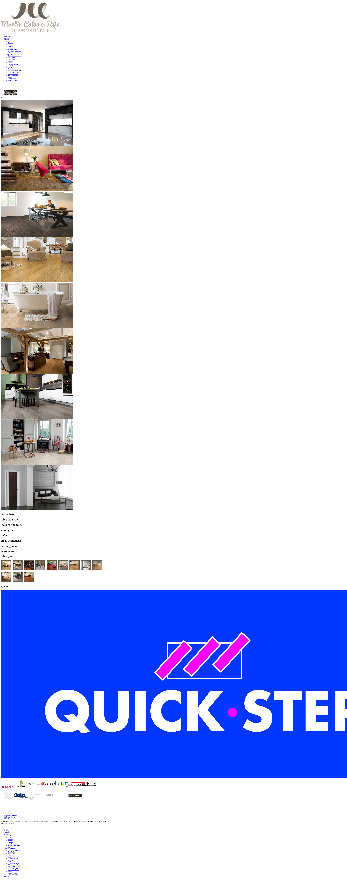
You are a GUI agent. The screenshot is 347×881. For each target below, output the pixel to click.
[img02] (17, 570)
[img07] (74, 570)
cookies (6, 818)
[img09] (97, 570)
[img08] (86, 570)
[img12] (29, 582)
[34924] (6, 570)
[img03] (29, 570)
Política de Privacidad (10, 815)
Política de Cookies (9, 817)
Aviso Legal (7, 814)
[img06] (63, 570)
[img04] (40, 570)
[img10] (6, 582)
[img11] (17, 582)
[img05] (52, 570)
